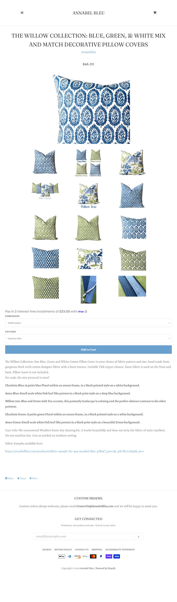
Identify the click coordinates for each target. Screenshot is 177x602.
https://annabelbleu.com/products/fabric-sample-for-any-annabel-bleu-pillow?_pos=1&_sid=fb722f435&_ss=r (74, 451)
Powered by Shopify (105, 568)
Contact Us (81, 549)
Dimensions (12, 316)
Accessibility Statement (120, 549)
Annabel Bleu (89, 13)
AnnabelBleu (88, 52)
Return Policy (63, 549)
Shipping (97, 549)
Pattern (10, 331)
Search (47, 549)
